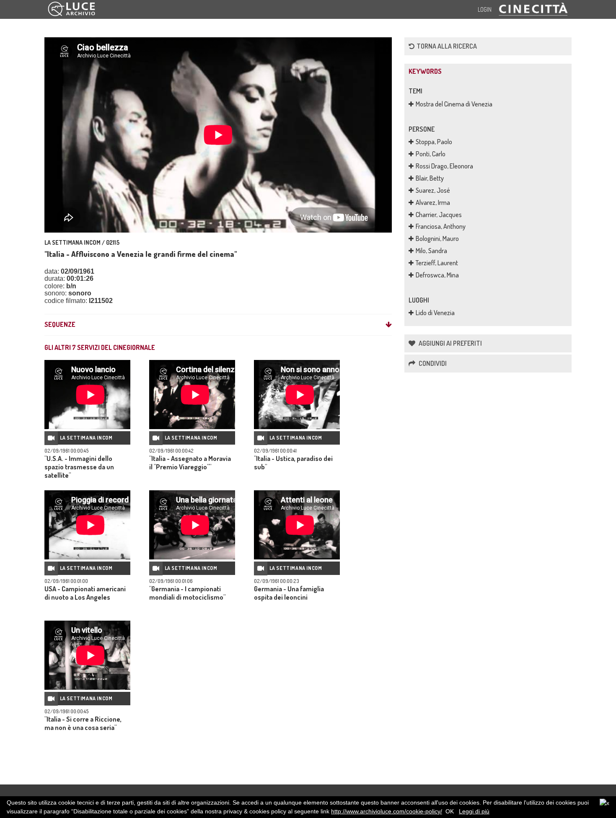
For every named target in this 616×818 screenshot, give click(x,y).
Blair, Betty (430, 178)
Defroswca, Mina (437, 275)
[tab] (218, 324)
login (485, 9)
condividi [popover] (432, 363)
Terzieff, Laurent (437, 263)
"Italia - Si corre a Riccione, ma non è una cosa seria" (83, 723)
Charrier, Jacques (439, 214)
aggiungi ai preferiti (449, 343)
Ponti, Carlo (430, 154)
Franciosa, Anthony (441, 226)
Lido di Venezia (435, 312)
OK (449, 811)
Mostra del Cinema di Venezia (454, 104)
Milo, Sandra (431, 250)
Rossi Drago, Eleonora (444, 166)
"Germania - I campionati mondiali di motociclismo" (187, 593)
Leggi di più (474, 811)
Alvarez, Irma (433, 202)
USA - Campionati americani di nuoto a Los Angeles (85, 593)
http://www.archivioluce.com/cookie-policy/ (386, 811)
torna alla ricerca (447, 46)
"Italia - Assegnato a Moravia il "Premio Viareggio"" (190, 462)
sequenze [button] (59, 325)
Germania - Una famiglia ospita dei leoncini (289, 593)
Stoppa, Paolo (434, 141)
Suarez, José (433, 190)
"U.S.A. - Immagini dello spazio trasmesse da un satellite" (79, 466)
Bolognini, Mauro (437, 238)
